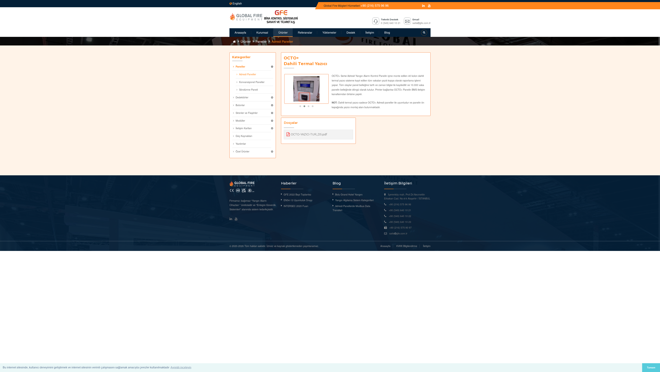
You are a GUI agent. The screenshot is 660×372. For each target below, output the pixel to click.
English (237, 3)
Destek (350, 32)
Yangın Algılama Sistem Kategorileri (354, 200)
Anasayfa (240, 32)
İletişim (369, 32)
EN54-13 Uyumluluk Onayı (298, 200)
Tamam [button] (651, 367)
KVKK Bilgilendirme (406, 246)
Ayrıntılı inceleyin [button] (180, 367)
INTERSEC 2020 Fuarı (296, 206)
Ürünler (283, 32)
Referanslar (305, 32)
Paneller (261, 41)
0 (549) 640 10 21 (390, 23)
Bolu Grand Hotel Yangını (348, 194)
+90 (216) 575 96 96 (375, 5)
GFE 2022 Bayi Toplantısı (297, 194)
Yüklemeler (329, 32)
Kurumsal (262, 32)
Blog (387, 32)
